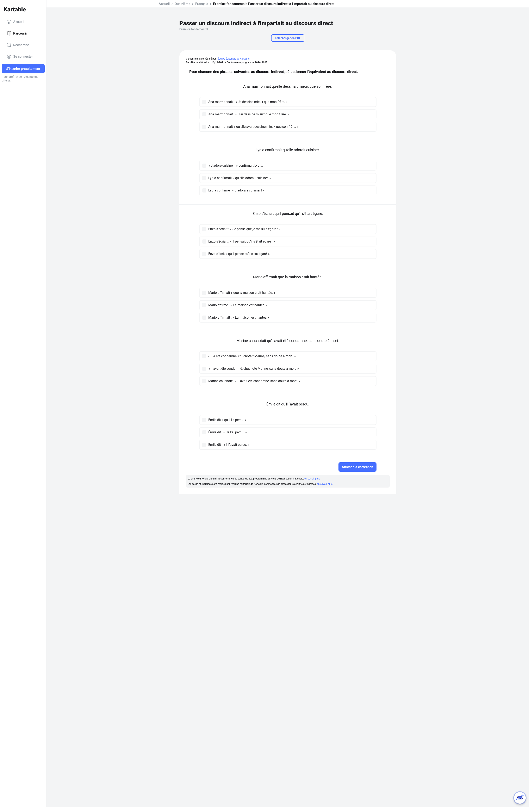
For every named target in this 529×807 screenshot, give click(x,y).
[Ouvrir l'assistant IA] (520, 798)
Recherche (21, 45)
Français (201, 4)
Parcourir (20, 33)
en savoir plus (312, 478)
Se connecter (23, 57)
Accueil (18, 22)
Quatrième (182, 4)
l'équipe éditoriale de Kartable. (233, 58)
